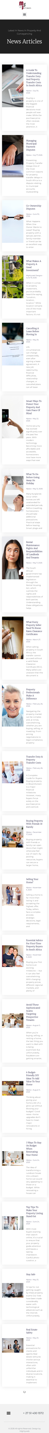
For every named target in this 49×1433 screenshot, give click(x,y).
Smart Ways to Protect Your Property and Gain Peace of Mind (34, 407)
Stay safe (30, 1274)
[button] (24, 14)
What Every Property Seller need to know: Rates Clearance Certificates (34, 628)
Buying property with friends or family (34, 823)
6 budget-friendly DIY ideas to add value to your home (33, 1078)
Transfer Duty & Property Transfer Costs (34, 759)
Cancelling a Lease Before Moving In (32, 331)
